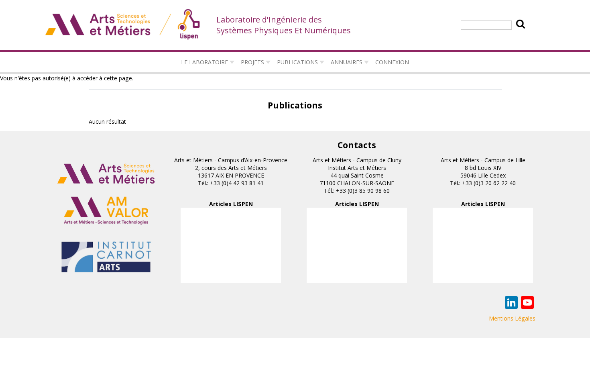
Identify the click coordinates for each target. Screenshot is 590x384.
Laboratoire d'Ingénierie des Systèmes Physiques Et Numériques (283, 25)
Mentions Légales (512, 318)
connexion (392, 62)
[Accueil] (123, 25)
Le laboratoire (204, 62)
